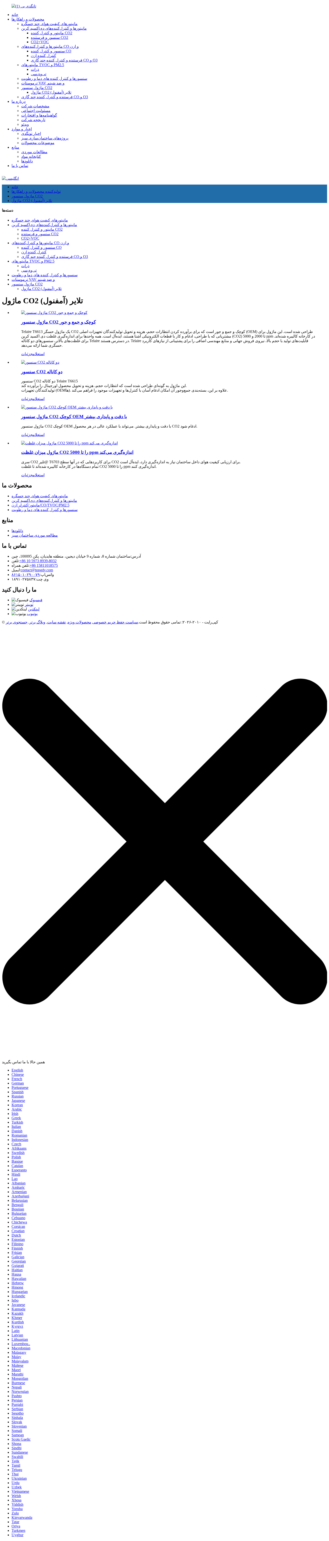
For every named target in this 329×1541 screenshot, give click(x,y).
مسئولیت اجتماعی (36, 111)
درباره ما (19, 101)
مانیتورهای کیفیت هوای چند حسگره (49, 24)
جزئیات (27, 354)
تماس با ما (20, 166)
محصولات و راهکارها (28, 19)
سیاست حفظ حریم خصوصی (115, 622)
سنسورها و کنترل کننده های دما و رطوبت (54, 78)
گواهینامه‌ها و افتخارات (39, 115)
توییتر (29, 604)
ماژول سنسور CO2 (36, 88)
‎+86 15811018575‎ (44, 565)
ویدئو (25, 124)
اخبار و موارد (22, 129)
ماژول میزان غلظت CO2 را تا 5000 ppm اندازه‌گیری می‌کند (77, 452)
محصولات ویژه (79, 622)
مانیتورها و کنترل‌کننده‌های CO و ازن (50, 46)
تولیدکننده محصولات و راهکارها (36, 191)
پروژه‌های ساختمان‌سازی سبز (44, 138)
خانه (15, 15)
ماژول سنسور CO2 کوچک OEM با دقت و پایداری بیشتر (74, 416)
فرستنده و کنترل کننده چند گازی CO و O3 (64, 60)
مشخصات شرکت (35, 106)
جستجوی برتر (16, 622)
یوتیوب (32, 614)
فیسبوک (35, 600)
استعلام (39, 354)
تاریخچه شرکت (33, 120)
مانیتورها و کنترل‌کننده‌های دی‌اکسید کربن (54, 28)
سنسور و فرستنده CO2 (49, 37)
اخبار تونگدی (31, 133)
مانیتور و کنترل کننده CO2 (51, 33)
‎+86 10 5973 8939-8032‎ (38, 561)
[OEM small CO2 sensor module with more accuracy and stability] (67, 407)
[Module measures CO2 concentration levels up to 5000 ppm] (69, 443)
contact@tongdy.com (37, 570)
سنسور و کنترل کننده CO (51, 51)
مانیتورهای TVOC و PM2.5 (42, 65)
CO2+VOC (40, 42)
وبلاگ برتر (37, 622)
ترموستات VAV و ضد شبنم (43, 83)
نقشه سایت (56, 622)
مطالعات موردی (34, 152)
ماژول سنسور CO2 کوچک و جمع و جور (58, 322)
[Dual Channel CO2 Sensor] (40, 362)
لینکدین (33, 609)
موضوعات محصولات (37, 143)
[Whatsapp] (308, 1164)
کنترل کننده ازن (43, 56)
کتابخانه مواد (31, 156)
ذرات (35, 69)
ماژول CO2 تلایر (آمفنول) (51, 92)
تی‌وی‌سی (38, 74)
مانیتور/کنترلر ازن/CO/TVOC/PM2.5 (40, 505)
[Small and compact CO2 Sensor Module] (54, 313)
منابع (15, 147)
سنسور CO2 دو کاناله (41, 371)
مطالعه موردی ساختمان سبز (35, 535)
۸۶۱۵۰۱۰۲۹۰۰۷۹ (26, 575)
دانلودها (27, 161)
